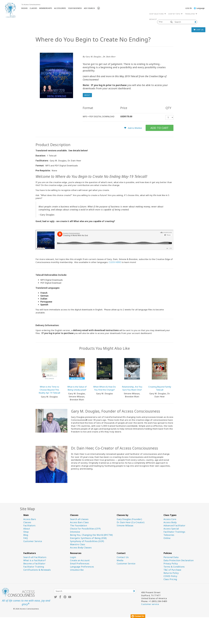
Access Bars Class (79, 522)
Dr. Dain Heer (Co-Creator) (130, 522)
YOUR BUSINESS (75, 8)
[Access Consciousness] (10, 10)
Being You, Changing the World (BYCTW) (91, 535)
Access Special (171, 528)
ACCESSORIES (60, 8)
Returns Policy (171, 573)
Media (120, 560)
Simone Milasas (125, 525)
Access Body (170, 522)
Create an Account (80, 560)
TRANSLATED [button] (190, 14)
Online (167, 538)
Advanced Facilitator (174, 525)
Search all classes (79, 519)
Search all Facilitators (34, 557)
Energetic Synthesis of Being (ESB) (88, 538)
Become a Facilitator (34, 563)
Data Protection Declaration (179, 560)
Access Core (170, 519)
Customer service (150, 604)
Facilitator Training (33, 566)
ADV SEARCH (89, 8)
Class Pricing (170, 579)
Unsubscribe (77, 570)
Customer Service (32, 541)
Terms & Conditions (174, 566)
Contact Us (123, 557)
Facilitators (29, 525)
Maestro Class (77, 544)
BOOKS (24, 8)
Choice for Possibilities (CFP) (85, 528)
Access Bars (29, 519)
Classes (27, 522)
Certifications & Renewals (37, 570)
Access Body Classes (81, 547)
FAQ (25, 538)
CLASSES (33, 8)
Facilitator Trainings (174, 532)
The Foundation (78, 525)
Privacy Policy (171, 563)
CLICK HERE (115, 262)
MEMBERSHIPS (45, 8)
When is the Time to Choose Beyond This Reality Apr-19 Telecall (49, 389)
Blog (25, 535)
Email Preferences (79, 563)
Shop (26, 532)
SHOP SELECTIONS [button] (156, 14)
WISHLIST (153, 19)
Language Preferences (82, 566)
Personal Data (171, 557)
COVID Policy (170, 576)
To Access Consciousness (30, 4)
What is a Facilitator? (34, 560)
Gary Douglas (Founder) (129, 519)
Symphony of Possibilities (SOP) (87, 541)
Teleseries (169, 535)
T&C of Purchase (172, 570)
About (87, 95)
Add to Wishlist (134, 128)
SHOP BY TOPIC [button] (174, 14)
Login (73, 557)
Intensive (75, 532)
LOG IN (188, 8)
